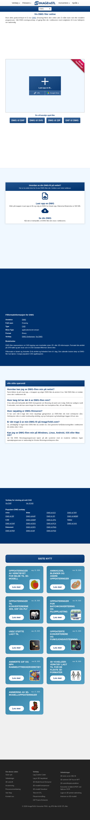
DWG (34, 18)
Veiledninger (9, 778)
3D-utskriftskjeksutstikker (69, 783)
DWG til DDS (31, 523)
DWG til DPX (31, 527)
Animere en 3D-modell (68, 796)
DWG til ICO (51, 513)
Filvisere (26, 3)
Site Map (8, 793)
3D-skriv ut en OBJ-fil (68, 776)
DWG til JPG (51, 520)
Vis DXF (8, 503)
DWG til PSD (51, 531)
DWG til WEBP (72, 516)
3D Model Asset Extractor (42, 782)
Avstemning (9, 785)
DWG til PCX (51, 523)
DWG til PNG (51, 527)
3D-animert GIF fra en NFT (70, 780)
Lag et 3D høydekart (40, 778)
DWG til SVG (36, 120)
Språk (74, 3)
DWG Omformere (28, 337)
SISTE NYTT (45, 558)
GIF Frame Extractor (40, 800)
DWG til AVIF (31, 516)
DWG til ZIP (54, 120)
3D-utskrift (9, 782)
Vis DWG (39, 337)
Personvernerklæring (13, 789)
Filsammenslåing (39, 796)
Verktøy (15, 3)
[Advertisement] (24, 40)
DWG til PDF (10, 531)
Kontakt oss (9, 796)
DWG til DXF (17, 120)
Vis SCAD (29, 503)
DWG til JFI (51, 516)
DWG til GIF (30, 531)
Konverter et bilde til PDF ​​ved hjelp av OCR (70, 788)
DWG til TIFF (72, 513)
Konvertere (63, 3)
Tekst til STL (37, 793)
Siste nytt (8, 775)
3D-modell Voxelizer (40, 789)
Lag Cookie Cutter (39, 775)
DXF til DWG (72, 120)
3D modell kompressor (41, 785)
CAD (23, 326)
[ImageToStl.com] (45, 3)
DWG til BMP (31, 520)
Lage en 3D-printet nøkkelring (70, 793)
